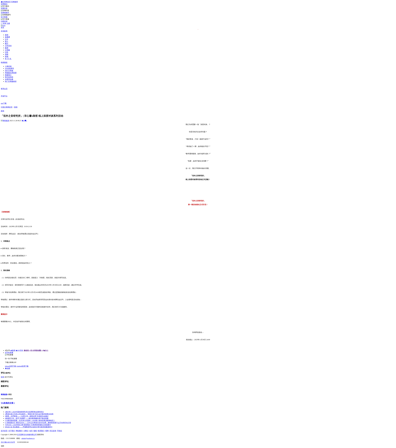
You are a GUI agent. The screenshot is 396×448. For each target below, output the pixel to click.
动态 (31, 431)
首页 (2, 27)
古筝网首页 (6, 2)
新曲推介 (8, 75)
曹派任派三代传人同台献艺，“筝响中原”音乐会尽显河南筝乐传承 (29, 414)
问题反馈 (4, 21)
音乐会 (8, 59)
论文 (6, 39)
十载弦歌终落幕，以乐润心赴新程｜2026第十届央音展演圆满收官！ (30, 420)
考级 (6, 54)
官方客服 (4, 17)
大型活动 (8, 46)
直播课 (7, 37)
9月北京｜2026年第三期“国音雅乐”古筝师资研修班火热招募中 (28, 425)
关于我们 (11, 431)
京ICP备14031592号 (8, 442)
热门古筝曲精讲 (10, 81)
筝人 (6, 41)
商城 (6, 56)
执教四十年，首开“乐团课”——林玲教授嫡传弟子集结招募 (26, 418)
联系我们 (41, 431)
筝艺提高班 (9, 77)
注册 (8, 23)
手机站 (59, 431)
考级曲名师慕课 (10, 73)
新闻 (6, 35)
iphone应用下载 (10, 366)
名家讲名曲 (9, 79)
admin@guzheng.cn (28, 438)
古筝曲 (7, 50)
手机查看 (10, 352)
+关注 (9, 394)
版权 (35, 431)
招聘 (47, 431)
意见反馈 (53, 431)
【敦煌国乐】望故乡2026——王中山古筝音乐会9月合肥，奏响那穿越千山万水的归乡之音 (38, 422)
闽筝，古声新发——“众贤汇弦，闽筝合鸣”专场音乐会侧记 (26, 416)
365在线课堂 (9, 68)
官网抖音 (4, 8)
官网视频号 (5, 12)
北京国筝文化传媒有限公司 (27, 434)
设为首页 (4, 431)
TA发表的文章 (7, 403)
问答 (6, 52)
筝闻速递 (5, 120)
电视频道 (4, 62)
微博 (13, 350)
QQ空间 (20, 350)
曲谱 (6, 48)
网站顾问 (19, 431)
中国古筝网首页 (6, 107)
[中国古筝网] (3, 25)
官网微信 (4, 4)
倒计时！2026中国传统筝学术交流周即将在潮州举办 (24, 412)
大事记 (25, 431)
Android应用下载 (22, 366)
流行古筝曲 (9, 70)
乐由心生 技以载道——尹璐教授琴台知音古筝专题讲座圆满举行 (28, 427)
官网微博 (14, 2)
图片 (6, 43)
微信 (36, 350)
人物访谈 (8, 66)
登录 (4, 23)
